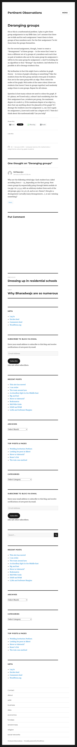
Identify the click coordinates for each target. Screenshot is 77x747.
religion (11, 730)
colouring (20, 149)
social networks (14, 735)
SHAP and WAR (16, 407)
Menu (65, 13)
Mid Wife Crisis (16, 404)
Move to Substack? (17, 399)
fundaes (11, 720)
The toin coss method (18, 460)
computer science (32, 147)
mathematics (45, 147)
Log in (12, 316)
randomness (13, 725)
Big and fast (14, 396)
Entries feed (14, 319)
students (31, 149)
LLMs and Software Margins (21, 410)
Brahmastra (14, 401)
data (9, 710)
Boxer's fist (14, 457)
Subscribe (14, 361)
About (10, 695)
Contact (11, 690)
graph (26, 149)
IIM (39, 147)
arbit (9, 700)
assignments (12, 149)
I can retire (14, 387)
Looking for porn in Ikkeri (20, 452)
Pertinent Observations (25, 12)
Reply (10, 202)
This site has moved (18, 385)
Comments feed (16, 322)
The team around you (18, 390)
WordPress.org (15, 325)
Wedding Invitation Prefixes (21, 449)
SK (12, 147)
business (11, 705)
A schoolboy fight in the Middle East (24, 393)
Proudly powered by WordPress (34, 741)
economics (12, 715)
